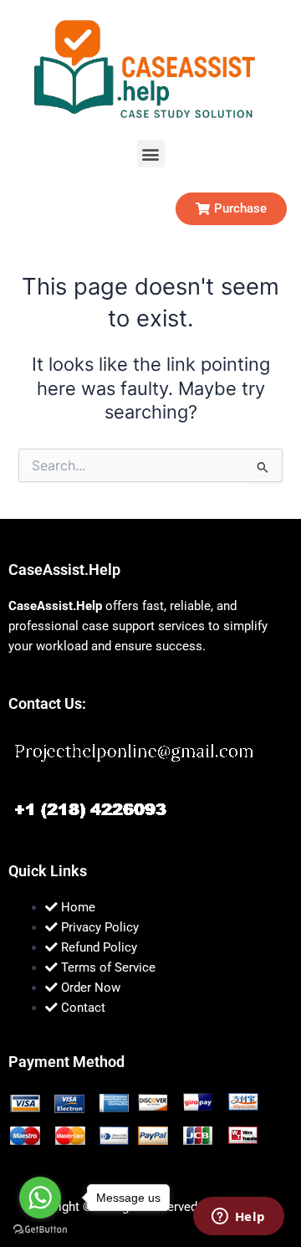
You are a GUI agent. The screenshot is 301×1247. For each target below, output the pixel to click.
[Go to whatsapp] (40, 1198)
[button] (151, 153)
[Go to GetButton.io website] (40, 1229)
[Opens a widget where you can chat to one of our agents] (238, 1218)
